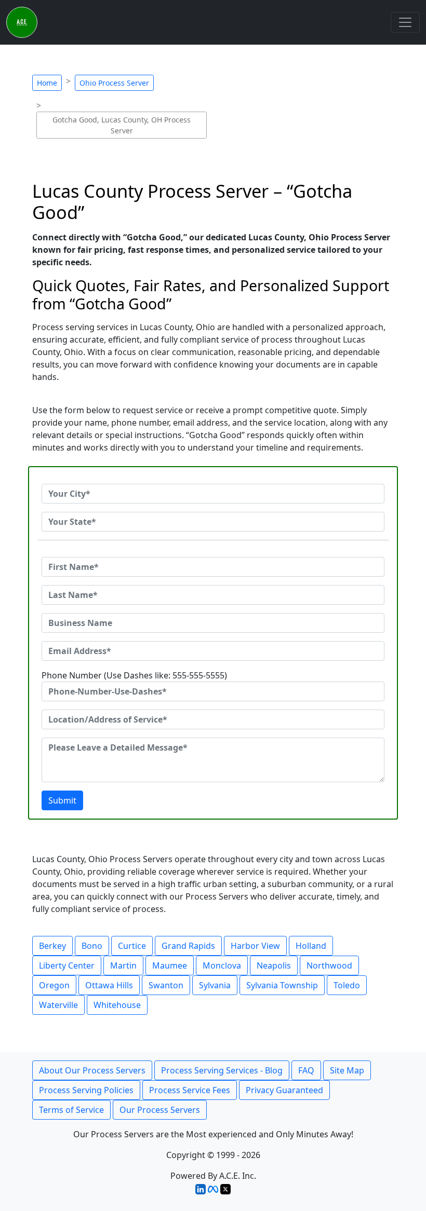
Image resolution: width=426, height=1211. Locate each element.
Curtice (132, 945)
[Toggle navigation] (405, 22)
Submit (62, 800)
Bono (92, 945)
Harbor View (255, 945)
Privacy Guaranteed (284, 1090)
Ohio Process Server (114, 83)
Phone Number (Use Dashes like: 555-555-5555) (134, 675)
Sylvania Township (282, 985)
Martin (123, 965)
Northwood (329, 965)
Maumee (169, 965)
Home (47, 83)
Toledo (347, 985)
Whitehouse (117, 1005)
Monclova (222, 965)
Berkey (52, 945)
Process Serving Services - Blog (222, 1070)
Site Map (347, 1070)
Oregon (54, 985)
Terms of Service (71, 1109)
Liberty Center (67, 965)
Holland (311, 945)
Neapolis (274, 965)
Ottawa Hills (109, 985)
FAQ (306, 1070)
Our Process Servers (159, 1109)
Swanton (166, 985)
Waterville (58, 1005)
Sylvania (215, 985)
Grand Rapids (188, 945)
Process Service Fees (189, 1090)
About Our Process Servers (92, 1070)
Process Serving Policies (86, 1090)
